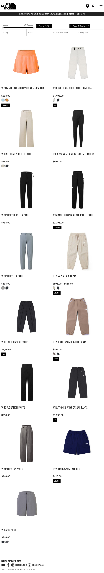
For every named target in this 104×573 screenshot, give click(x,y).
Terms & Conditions (7, 570)
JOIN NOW (80, 14)
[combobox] (52, 26)
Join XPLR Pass (87, 6)
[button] (101, 6)
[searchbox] (52, 25)
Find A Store (93, 6)
